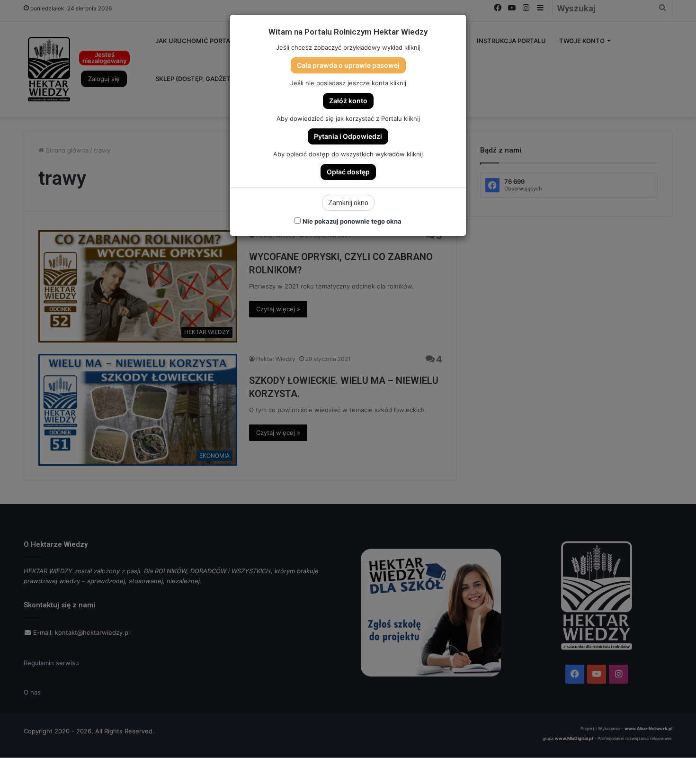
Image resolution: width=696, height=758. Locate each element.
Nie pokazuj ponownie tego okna (352, 221)
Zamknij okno (348, 203)
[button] (348, 65)
